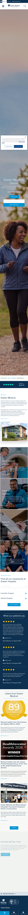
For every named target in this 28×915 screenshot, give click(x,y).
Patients (4, 1)
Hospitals (14, 378)
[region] (14, 142)
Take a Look (5, 851)
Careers (9, 1)
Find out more (14, 196)
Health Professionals (16, 1)
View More (14, 827)
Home (9, 378)
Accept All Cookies (18, 146)
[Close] (25, 137)
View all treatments (14, 604)
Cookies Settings (9, 146)
